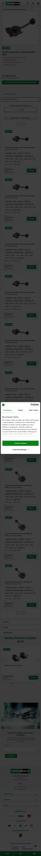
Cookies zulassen (20, 443)
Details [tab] (20, 410)
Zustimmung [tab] (7, 410)
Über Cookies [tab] (33, 410)
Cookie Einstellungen (19, 449)
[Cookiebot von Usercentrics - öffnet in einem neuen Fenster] (30, 405)
